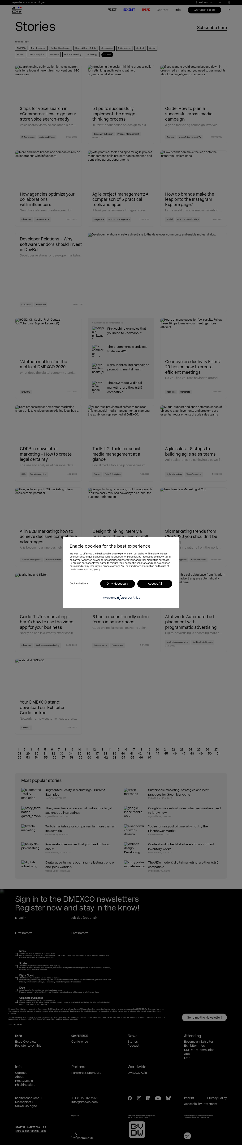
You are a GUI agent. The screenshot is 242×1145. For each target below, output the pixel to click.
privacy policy (93, 569)
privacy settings (111, 566)
